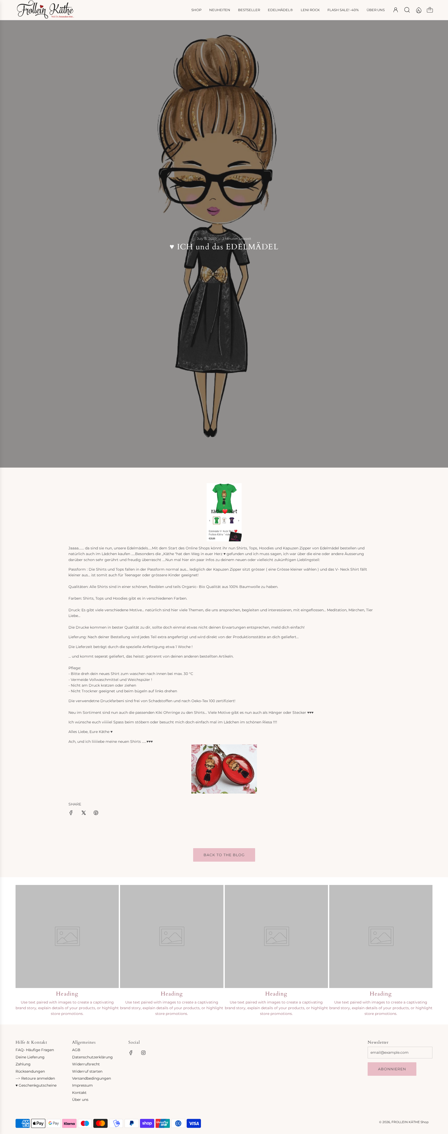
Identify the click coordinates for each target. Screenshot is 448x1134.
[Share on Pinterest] (96, 813)
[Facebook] (131, 1052)
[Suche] (407, 10)
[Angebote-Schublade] (418, 10)
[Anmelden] (395, 10)
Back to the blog (224, 855)
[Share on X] (83, 813)
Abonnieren (392, 1069)
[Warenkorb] (430, 10)
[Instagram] (143, 1052)
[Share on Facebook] (71, 813)
